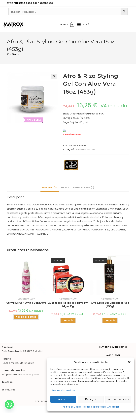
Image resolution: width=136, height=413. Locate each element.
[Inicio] (8, 54)
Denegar (90, 399)
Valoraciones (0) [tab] (83, 187)
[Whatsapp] (9, 404)
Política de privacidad (94, 406)
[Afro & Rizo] (71, 165)
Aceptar (63, 399)
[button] (129, 362)
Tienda (16, 54)
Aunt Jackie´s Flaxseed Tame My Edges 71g (68, 304)
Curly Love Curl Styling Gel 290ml (26, 302)
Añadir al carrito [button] (26, 316)
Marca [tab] (65, 187)
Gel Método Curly (85, 149)
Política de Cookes (72, 406)
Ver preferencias (118, 399)
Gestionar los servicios (63, 390)
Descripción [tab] (49, 187)
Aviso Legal (113, 406)
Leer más (68, 320)
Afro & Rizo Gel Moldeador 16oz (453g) (110, 304)
